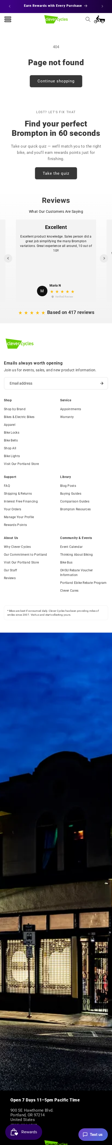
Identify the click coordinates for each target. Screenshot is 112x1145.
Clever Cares (69, 590)
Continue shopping (56, 81)
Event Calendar (71, 547)
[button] (88, 19)
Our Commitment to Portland (25, 554)
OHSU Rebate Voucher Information (76, 572)
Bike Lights (12, 456)
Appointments (70, 409)
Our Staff (10, 570)
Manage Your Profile (19, 517)
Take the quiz (56, 173)
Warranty (67, 417)
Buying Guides (70, 493)
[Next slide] (104, 258)
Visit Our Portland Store (21, 464)
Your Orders (12, 509)
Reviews (10, 578)
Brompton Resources (75, 509)
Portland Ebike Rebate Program (83, 583)
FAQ (7, 486)
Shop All (10, 448)
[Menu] (8, 19)
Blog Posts (68, 486)
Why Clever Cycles (17, 547)
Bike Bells (11, 440)
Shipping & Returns (18, 493)
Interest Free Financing (21, 501)
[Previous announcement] (9, 6)
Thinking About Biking (76, 554)
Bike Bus (66, 562)
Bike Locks (11, 432)
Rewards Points (15, 525)
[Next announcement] (102, 6)
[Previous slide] (8, 258)
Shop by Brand (15, 409)
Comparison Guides (74, 501)
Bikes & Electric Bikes (19, 417)
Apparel (9, 425)
